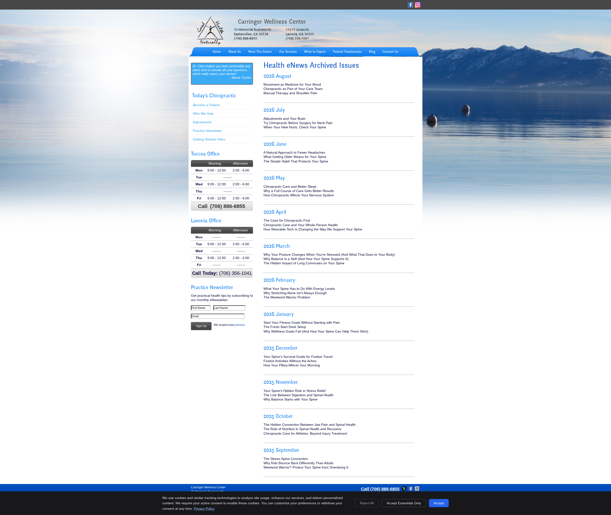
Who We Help (203, 113)
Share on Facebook (411, 488)
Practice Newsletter (207, 131)
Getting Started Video (209, 139)
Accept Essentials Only (404, 503)
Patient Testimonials (347, 52)
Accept (439, 503)
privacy (240, 325)
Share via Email (417, 488)
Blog (372, 52)
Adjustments (202, 122)
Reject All (367, 503)
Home (217, 52)
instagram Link (418, 5)
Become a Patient (206, 105)
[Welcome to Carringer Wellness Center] (211, 45)
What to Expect (315, 52)
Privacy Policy (204, 508)
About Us (234, 52)
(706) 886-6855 (227, 206)
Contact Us (390, 52)
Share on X (404, 488)
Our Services (288, 52)
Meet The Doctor (260, 52)
